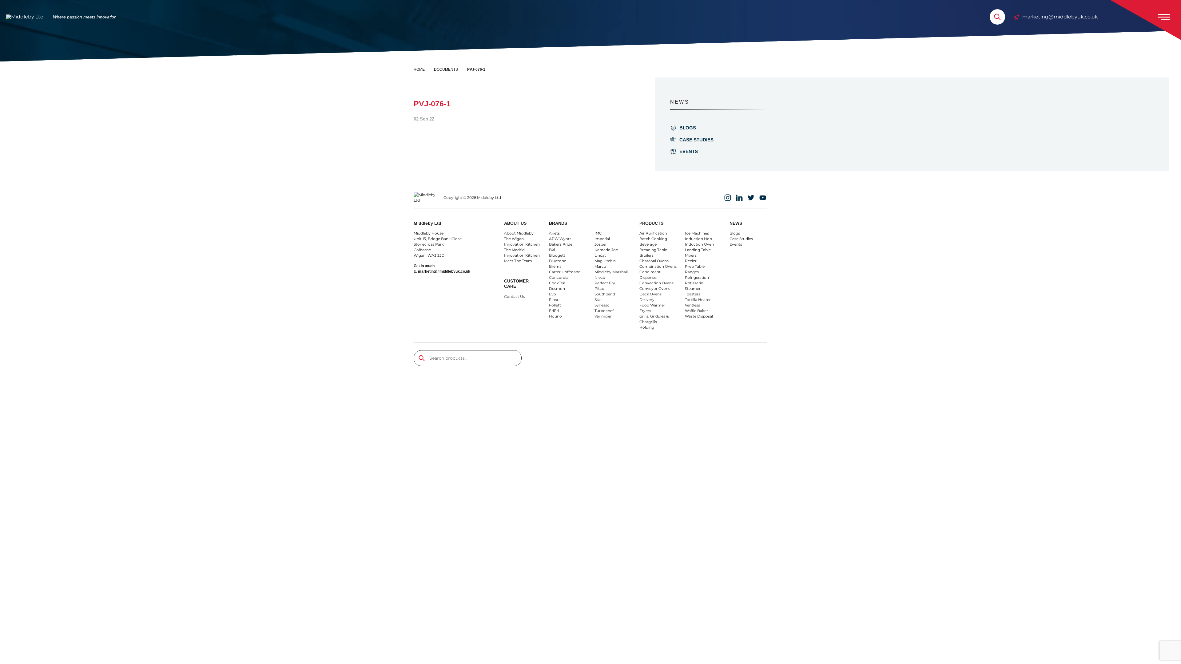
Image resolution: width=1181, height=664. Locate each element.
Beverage (648, 244)
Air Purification (653, 233)
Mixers (691, 255)
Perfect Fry (604, 283)
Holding (646, 327)
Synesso (602, 305)
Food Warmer (652, 305)
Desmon (557, 288)
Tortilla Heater (698, 299)
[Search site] (997, 17)
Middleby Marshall (611, 272)
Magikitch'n (605, 261)
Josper (600, 244)
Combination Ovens (658, 266)
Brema (555, 266)
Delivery (646, 299)
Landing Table (698, 249)
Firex (553, 299)
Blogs (687, 127)
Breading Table (653, 249)
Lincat (600, 255)
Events (688, 151)
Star (598, 299)
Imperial (602, 238)
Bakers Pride (560, 244)
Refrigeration (697, 277)
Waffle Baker (696, 310)
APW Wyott (560, 238)
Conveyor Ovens (654, 288)
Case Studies (696, 139)
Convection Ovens (656, 283)
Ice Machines (697, 233)
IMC (598, 233)
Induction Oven (699, 244)
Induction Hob (698, 238)
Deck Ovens (650, 294)
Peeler (691, 261)
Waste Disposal (699, 316)
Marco (600, 266)
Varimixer (603, 316)
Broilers (646, 255)
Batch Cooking (653, 238)
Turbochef (604, 310)
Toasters (692, 294)
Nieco (599, 277)
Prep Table (695, 266)
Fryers (645, 310)
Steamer (693, 288)
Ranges (692, 272)
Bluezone (557, 261)
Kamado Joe (606, 249)
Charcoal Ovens (654, 261)
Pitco (599, 288)
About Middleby (519, 233)
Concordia (558, 277)
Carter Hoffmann (565, 272)
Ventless (692, 305)
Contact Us (514, 296)
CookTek (557, 283)
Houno (555, 316)
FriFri (554, 310)
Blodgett (557, 255)
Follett (555, 305)
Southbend (604, 294)
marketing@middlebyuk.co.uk (1060, 17)
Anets (554, 233)
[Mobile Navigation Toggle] (1164, 17)
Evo (552, 294)
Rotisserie (694, 283)
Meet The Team (518, 261)
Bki (552, 249)
